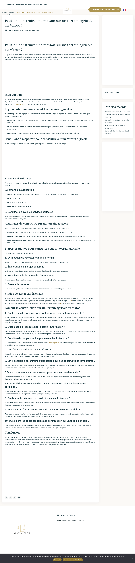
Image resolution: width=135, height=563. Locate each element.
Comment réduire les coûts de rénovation (117, 112)
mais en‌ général (54, 343)
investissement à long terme (16, 240)
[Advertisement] (50, 77)
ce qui (70, 301)
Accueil (4, 12)
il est (61, 303)
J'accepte (57, 560)
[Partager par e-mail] (19, 497)
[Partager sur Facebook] (6, 497)
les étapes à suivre (19, 104)
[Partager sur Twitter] (10, 497)
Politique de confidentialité (73, 560)
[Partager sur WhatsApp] (14, 497)
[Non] (132, 558)
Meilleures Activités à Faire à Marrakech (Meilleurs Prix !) (27, 5)
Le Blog (9, 14)
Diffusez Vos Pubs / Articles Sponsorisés (104, 9)
